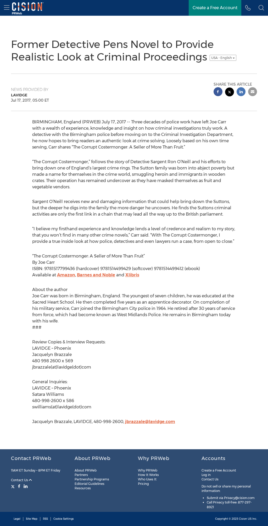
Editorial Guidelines (89, 484)
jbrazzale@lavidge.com (150, 421)
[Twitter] (13, 486)
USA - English (222, 58)
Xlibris (132, 274)
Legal (17, 518)
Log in (206, 475)
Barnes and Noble (96, 274)
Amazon (66, 274)
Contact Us (20, 480)
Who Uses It (147, 479)
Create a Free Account (219, 470)
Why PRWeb (147, 470)
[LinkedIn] (25, 486)
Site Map (31, 518)
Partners (81, 475)
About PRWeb (86, 470)
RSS (45, 518)
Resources (83, 488)
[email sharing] (252, 92)
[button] (261, 8)
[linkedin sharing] (241, 92)
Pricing (143, 484)
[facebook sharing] (218, 92)
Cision (243, 518)
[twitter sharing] (229, 92)
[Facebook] (19, 486)
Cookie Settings (63, 518)
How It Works (148, 475)
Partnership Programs (92, 479)
